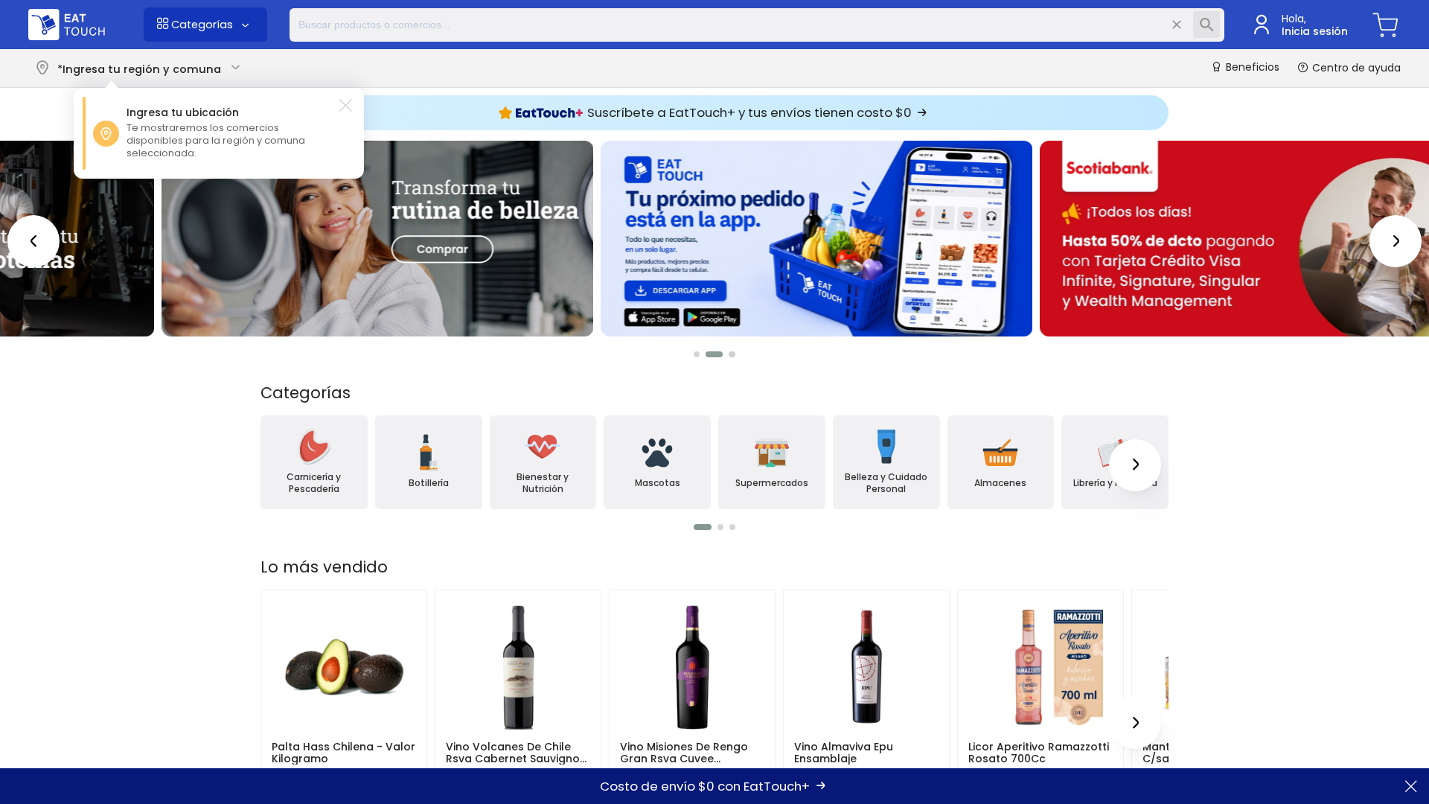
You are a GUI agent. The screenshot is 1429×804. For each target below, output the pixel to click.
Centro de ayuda (1355, 67)
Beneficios (1251, 68)
